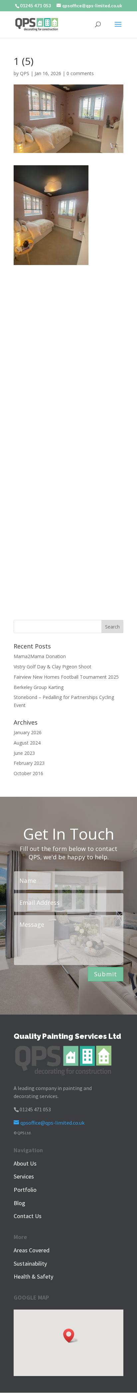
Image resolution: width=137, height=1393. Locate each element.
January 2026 (28, 732)
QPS (24, 73)
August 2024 (27, 743)
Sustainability (30, 1263)
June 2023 (24, 753)
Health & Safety (33, 1276)
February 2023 (29, 763)
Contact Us (28, 1216)
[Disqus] (68, 348)
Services (24, 1176)
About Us (25, 1163)
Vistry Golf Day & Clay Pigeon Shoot (52, 666)
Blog (19, 1203)
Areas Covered (32, 1250)
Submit (105, 974)
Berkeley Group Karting (39, 687)
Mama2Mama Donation (40, 656)
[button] (71, 1335)
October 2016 (28, 773)
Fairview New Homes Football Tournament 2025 (66, 677)
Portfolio (25, 1189)
